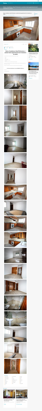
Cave (12, 377)
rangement (6, 382)
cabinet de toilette (6, 377)
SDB (12, 383)
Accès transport (6, 376)
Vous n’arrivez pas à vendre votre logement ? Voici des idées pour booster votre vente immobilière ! (21, 400)
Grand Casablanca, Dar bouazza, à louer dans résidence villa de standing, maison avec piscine (9, 400)
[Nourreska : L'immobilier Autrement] (5, 3)
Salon (20, 382)
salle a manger (13, 382)
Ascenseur (21, 376)
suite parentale (21, 383)
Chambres (21, 377)
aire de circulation (14, 376)
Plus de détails (9, 396)
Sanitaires (6, 383)
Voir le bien (33, 50)
